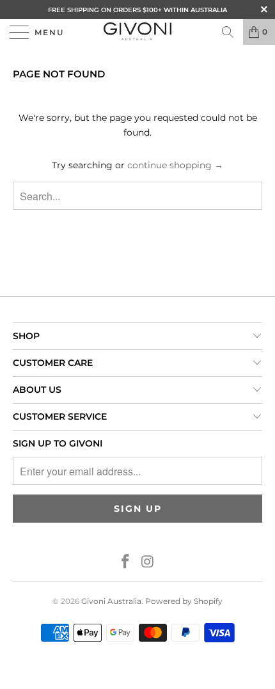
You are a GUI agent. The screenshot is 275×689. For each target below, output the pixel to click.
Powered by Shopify (184, 601)
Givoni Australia (111, 601)
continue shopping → (175, 165)
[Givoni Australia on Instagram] (148, 562)
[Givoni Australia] (138, 32)
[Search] (228, 32)
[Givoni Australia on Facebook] (126, 562)
